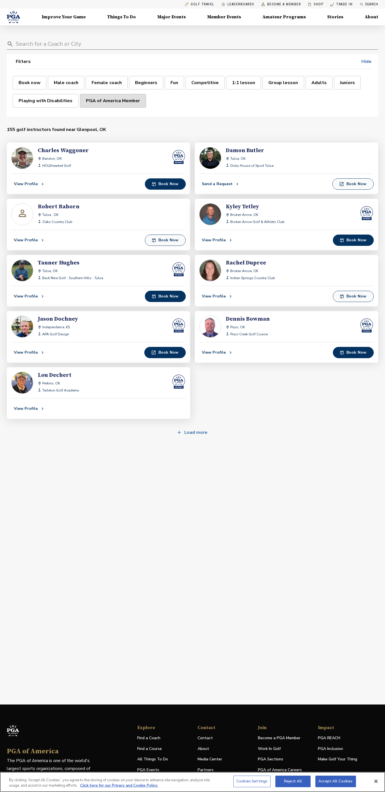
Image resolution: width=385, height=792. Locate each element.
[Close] (376, 781)
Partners (206, 770)
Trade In (341, 4)
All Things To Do (152, 759)
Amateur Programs (284, 17)
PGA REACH (329, 738)
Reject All (293, 781)
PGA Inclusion (330, 748)
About (371, 17)
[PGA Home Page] (13, 16)
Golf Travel (202, 4)
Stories (335, 17)
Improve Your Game (64, 17)
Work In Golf (269, 748)
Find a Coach (148, 738)
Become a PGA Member (279, 738)
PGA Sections (270, 759)
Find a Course (149, 748)
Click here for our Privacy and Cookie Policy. (119, 785)
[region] (192, 782)
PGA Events (148, 770)
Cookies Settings (251, 781)
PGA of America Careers (280, 770)
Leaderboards (240, 4)
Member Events (224, 17)
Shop (315, 4)
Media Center (210, 759)
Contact (205, 738)
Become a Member (284, 4)
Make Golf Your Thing (337, 759)
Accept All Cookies (335, 781)
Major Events (171, 17)
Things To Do (121, 17)
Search (371, 4)
